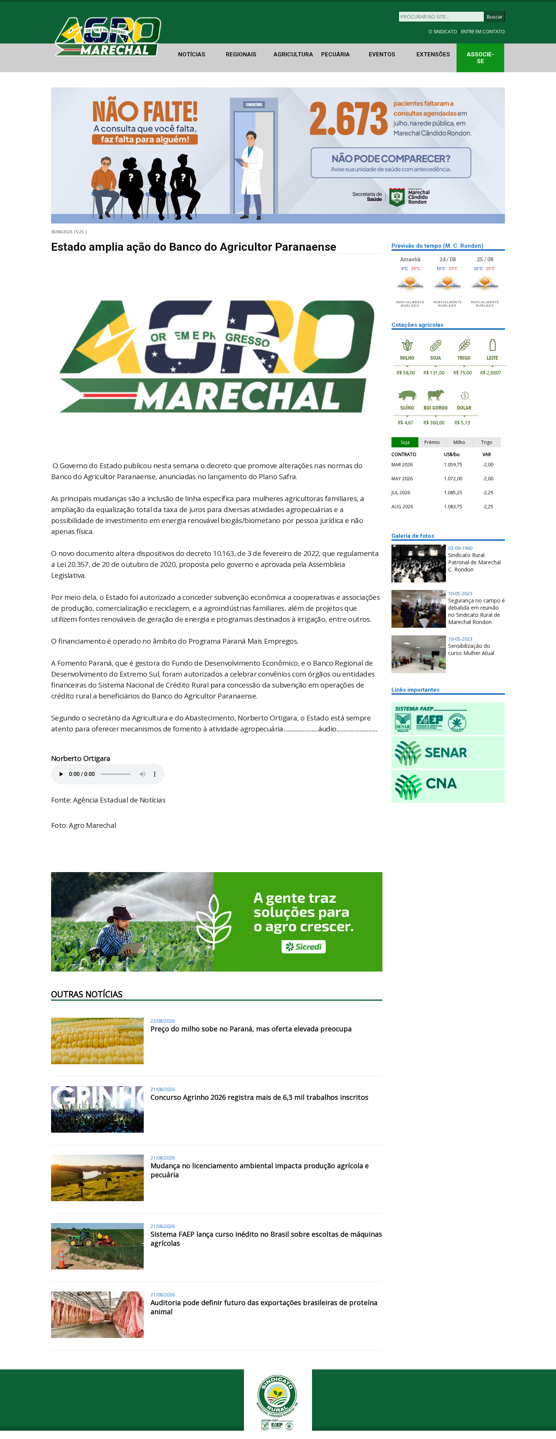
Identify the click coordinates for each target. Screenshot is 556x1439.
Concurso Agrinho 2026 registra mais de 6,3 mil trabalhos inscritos (259, 1097)
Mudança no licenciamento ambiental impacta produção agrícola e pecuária (260, 1170)
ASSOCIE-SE (480, 58)
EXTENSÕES (433, 54)
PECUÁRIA (335, 54)
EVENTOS (382, 54)
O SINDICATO (443, 31)
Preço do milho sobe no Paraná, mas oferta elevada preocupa (251, 1028)
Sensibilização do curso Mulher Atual (471, 649)
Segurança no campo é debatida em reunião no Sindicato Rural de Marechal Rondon (476, 611)
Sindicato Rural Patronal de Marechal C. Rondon (474, 562)
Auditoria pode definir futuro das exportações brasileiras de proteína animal (264, 1307)
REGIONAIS (241, 54)
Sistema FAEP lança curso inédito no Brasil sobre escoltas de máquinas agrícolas (266, 1238)
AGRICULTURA (293, 54)
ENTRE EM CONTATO (483, 31)
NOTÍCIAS (191, 54)
